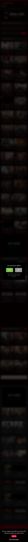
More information (14, 539)
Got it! (14, 536)
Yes (9, 270)
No (18, 270)
